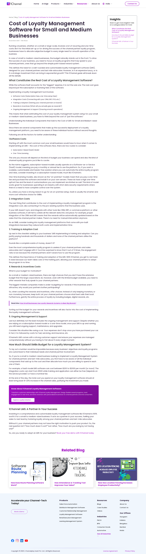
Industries (68, 3)
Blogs (99, 504)
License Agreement (110, 551)
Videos (99, 511)
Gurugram (123, 517)
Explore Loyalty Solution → (22, 400)
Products (55, 3)
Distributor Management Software (72, 508)
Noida (122, 530)
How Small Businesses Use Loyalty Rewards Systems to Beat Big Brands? (48, 303)
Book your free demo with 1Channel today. (75, 433)
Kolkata (122, 520)
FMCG (99, 520)
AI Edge (45, 3)
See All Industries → (104, 535)
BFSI (98, 524)
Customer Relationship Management (73, 511)
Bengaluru (123, 524)
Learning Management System (70, 521)
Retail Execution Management (70, 518)
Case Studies (102, 508)
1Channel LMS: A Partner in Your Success (122, 42)
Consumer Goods (103, 527)
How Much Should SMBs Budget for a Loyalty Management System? (123, 37)
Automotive (101, 530)
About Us (96, 3)
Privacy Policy (130, 551)
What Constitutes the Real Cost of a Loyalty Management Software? (123, 30)
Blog (16, 17)
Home (36, 3)
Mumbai (123, 527)
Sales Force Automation (68, 504)
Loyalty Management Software (70, 514)
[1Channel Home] (14, 3)
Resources (82, 3)
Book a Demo (19, 512)
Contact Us (132, 4)
